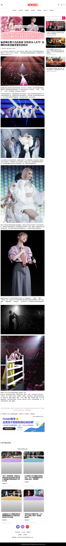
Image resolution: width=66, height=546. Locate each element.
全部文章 (14, 10)
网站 (9, 408)
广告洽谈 (23, 532)
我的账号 (29, 532)
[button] (2, 5)
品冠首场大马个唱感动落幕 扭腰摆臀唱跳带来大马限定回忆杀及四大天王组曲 (11, 515)
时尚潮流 (33, 10)
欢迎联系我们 (28, 410)
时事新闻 (27, 10)
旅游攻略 (39, 10)
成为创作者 (17, 532)
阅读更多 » (4, 483)
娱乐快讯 (21, 10)
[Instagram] (22, 526)
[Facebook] (18, 526)
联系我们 (20, 534)
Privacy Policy (42, 544)
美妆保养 (51, 10)
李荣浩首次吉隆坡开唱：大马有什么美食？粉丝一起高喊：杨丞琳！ (33, 515)
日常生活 (45, 10)
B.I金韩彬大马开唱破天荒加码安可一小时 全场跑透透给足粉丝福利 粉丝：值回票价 (34, 477)
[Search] (63, 18)
